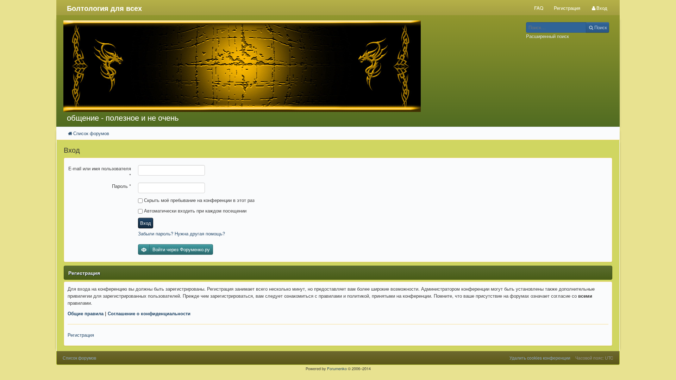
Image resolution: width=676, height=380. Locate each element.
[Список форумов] (266, 66)
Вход (145, 223)
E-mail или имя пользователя (99, 172)
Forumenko (337, 368)
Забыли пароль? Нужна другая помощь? (181, 233)
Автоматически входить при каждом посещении (194, 210)
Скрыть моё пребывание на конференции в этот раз (199, 200)
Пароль (121, 186)
